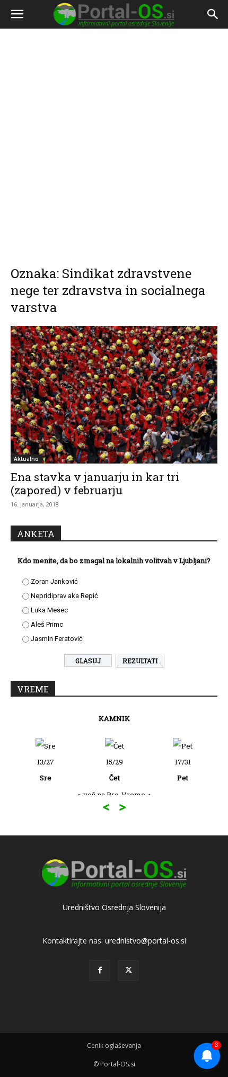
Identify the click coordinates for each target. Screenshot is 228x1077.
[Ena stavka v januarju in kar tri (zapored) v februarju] (114, 395)
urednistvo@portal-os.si (145, 941)
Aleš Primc (47, 624)
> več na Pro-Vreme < (114, 794)
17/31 (183, 769)
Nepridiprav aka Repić (64, 596)
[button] (17, 14)
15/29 (114, 769)
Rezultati (139, 660)
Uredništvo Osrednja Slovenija (114, 907)
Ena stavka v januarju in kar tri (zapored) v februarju (95, 483)
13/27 (45, 769)
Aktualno (26, 458)
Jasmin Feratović (57, 639)
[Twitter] (128, 970)
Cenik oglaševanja (114, 1045)
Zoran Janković (54, 581)
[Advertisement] (114, 145)
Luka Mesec (49, 610)
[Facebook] (99, 970)
